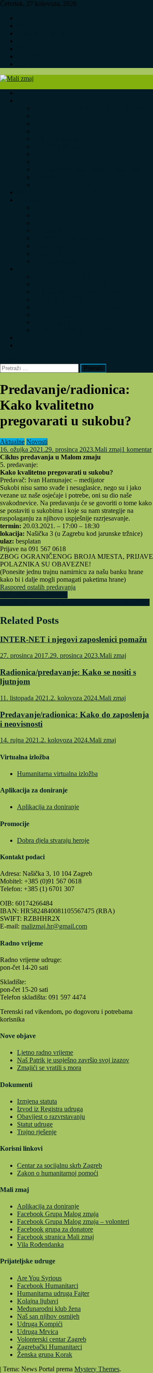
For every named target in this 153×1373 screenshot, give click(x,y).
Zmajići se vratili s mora (49, 1067)
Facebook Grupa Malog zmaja (58, 1213)
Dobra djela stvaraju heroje (53, 840)
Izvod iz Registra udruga (50, 1109)
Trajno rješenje (37, 1131)
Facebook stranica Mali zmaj (55, 1236)
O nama (27, 25)
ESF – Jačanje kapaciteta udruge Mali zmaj (92, 108)
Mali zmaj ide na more (64, 154)
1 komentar (137, 449)
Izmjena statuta (37, 1101)
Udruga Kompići (39, 1324)
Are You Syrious (39, 1278)
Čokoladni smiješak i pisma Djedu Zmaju (89, 169)
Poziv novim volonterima (34, 594)
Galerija (27, 41)
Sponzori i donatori (42, 33)
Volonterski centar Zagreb (51, 1339)
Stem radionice (54, 215)
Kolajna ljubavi (37, 1301)
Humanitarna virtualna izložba (57, 773)
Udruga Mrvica (37, 1331)
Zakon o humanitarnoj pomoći (57, 1173)
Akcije (26, 192)
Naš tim (27, 64)
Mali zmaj (108, 449)
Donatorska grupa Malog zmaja (76, 307)
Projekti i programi (42, 100)
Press (24, 48)
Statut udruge (35, 1124)
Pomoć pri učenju (57, 131)
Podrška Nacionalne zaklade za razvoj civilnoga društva (75, 602)
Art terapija (49, 177)
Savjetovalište (52, 115)
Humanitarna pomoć (44, 337)
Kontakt (28, 56)
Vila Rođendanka (57, 138)
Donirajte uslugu (56, 314)
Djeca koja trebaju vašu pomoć (75, 330)
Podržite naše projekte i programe (79, 291)
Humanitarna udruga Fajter (53, 1293)
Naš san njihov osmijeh (48, 1316)
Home (25, 18)
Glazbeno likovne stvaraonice (73, 238)
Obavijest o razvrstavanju (51, 1116)
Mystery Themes (96, 1369)
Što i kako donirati (58, 299)
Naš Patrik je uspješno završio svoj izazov (73, 1060)
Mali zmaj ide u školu (63, 146)
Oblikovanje (50, 230)
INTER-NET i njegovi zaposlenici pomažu (73, 639)
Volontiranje (33, 345)
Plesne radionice (56, 253)
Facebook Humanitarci (47, 1285)
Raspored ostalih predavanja (38, 587)
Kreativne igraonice (60, 245)
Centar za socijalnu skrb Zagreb (59, 1165)
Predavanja (49, 123)
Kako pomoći (35, 268)
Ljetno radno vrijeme (45, 1052)
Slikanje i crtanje (56, 207)
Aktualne (12, 441)
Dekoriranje (50, 222)
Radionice (47, 161)
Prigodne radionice (59, 261)
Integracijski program (62, 184)
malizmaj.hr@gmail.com (54, 926)
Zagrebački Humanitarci (49, 1346)
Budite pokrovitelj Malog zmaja (76, 284)
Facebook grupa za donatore (55, 1229)
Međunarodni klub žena (49, 1308)
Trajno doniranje (56, 322)
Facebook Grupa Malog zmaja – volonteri (73, 1221)
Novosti (27, 92)
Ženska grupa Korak (44, 1354)
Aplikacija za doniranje (65, 276)
